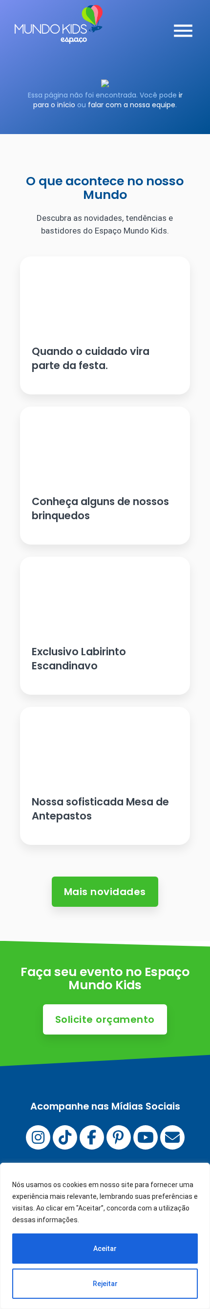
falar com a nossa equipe (131, 105)
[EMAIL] (172, 1137)
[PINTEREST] (118, 1137)
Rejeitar (105, 1284)
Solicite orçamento (105, 1019)
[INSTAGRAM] (38, 1137)
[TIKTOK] (65, 1137)
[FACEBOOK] (92, 1137)
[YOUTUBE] (145, 1137)
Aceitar (105, 1248)
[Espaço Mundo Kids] (59, 36)
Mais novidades (105, 892)
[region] (105, 1236)
